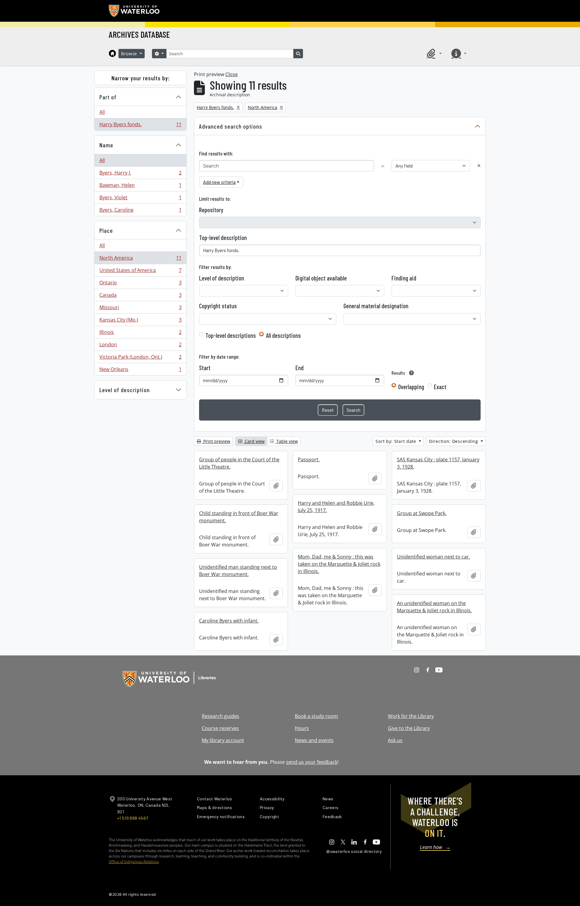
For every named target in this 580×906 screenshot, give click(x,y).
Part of (108, 97)
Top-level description (223, 237)
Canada (140, 296)
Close (231, 74)
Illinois (140, 333)
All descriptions (283, 335)
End (299, 367)
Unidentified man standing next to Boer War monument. (238, 571)
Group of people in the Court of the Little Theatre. (239, 463)
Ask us (395, 740)
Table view (286, 441)
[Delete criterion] (479, 165)
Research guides (220, 716)
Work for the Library (411, 716)
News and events (314, 740)
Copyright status (218, 305)
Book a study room (316, 716)
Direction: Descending (454, 441)
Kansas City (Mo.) (140, 321)
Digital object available (321, 278)
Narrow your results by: (140, 78)
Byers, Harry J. (140, 174)
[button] (433, 53)
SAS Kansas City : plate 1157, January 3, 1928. (438, 463)
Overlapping (411, 386)
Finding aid (404, 278)
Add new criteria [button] (219, 182)
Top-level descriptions (230, 335)
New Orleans (140, 370)
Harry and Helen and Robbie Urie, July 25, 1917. (336, 507)
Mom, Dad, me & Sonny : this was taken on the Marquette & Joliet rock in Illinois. (339, 564)
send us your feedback (311, 762)
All (102, 112)
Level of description (124, 389)
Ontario (140, 284)
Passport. (309, 459)
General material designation (375, 305)
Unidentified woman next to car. (433, 556)
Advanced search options (230, 126)
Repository (211, 209)
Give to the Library (409, 728)
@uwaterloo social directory (354, 851)
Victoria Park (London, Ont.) (140, 358)
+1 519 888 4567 (132, 818)
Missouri (140, 309)
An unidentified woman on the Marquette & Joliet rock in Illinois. (434, 607)
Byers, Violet (140, 199)
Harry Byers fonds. (140, 125)
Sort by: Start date (396, 441)
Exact (440, 386)
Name (106, 145)
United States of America (140, 272)
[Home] (112, 53)
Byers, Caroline (140, 211)
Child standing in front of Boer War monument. (238, 517)
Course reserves (220, 728)
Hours (302, 728)
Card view (254, 441)
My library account (223, 740)
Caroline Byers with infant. (229, 620)
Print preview (216, 441)
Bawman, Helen (140, 186)
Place (106, 230)
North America (140, 259)
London (140, 346)
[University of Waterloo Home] (134, 11)
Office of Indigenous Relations (134, 861)
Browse (130, 53)
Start (205, 367)
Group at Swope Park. (421, 513)
